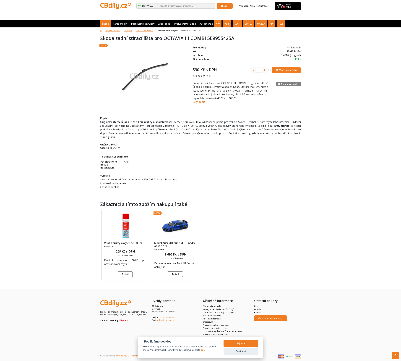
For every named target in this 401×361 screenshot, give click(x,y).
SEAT (237, 23)
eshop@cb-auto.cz (165, 320)
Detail (125, 274)
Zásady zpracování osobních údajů (218, 309)
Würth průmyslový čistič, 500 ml (123, 243)
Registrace (262, 6)
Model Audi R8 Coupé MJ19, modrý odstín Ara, (174, 244)
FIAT (281, 23)
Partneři (257, 312)
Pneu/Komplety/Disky (143, 23)
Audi (227, 23)
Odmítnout (241, 351)
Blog (256, 306)
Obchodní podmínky (212, 306)
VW (218, 23)
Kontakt (257, 309)
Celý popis (199, 102)
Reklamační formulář (212, 318)
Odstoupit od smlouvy (270, 318)
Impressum (208, 322)
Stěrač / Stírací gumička (144, 31)
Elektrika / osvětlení (112, 31)
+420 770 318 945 (167, 317)
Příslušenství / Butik (185, 23)
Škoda (105, 23)
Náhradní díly (120, 23)
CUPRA (248, 23)
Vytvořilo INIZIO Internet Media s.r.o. (132, 355)
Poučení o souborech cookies (216, 325)
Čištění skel (128, 31)
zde (203, 350)
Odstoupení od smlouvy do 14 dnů (218, 312)
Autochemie (206, 23)
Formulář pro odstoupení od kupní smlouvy (222, 331)
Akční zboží (164, 23)
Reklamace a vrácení (212, 315)
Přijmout (241, 343)
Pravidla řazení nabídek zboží (216, 334)
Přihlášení (244, 6)
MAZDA (261, 23)
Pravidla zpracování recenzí (215, 328)
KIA (271, 23)
